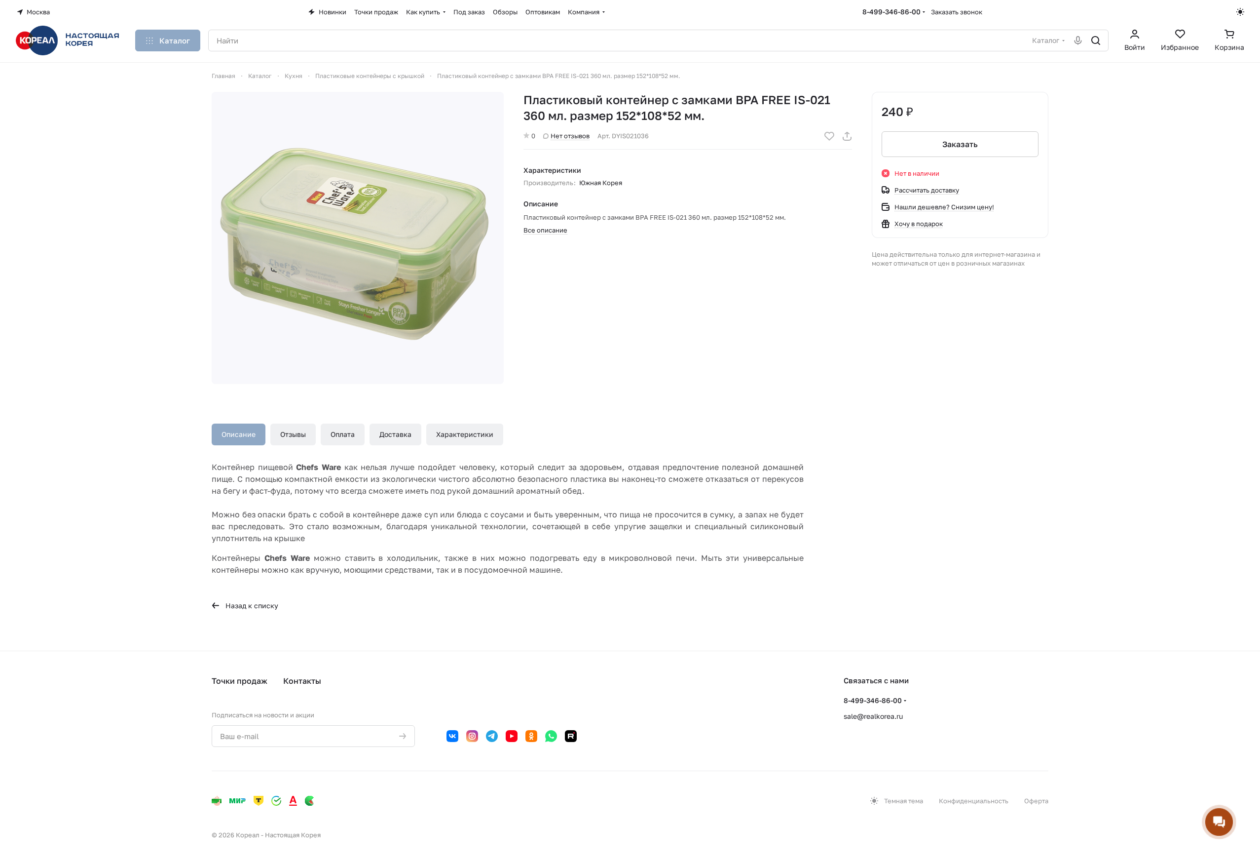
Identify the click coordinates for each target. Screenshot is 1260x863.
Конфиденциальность (973, 801)
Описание (239, 434)
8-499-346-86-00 (891, 11)
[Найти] (1096, 40)
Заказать (960, 144)
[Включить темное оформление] (1240, 12)
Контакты (302, 681)
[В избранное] (829, 136)
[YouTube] (512, 736)
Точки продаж (239, 681)
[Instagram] (472, 736)
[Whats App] (551, 736)
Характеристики (464, 434)
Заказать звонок (956, 12)
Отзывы (293, 434)
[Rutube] (571, 736)
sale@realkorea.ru (873, 716)
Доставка (395, 434)
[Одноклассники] (531, 736)
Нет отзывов (570, 136)
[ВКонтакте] (452, 736)
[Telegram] (492, 736)
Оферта (1036, 801)
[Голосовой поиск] (1078, 40)
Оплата (343, 434)
